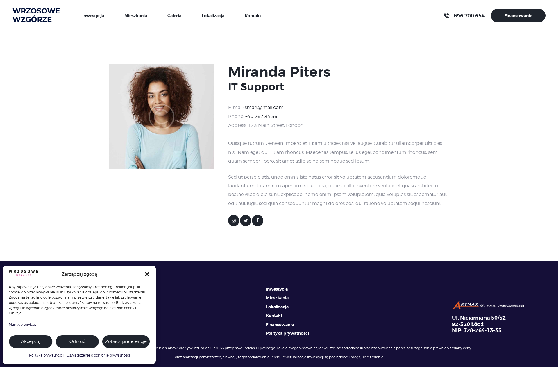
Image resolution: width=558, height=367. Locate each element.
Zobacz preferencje (126, 341)
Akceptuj (30, 341)
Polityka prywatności (46, 355)
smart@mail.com (264, 107)
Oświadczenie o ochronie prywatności (98, 355)
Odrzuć (77, 341)
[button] (147, 274)
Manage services (22, 324)
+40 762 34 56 (261, 116)
